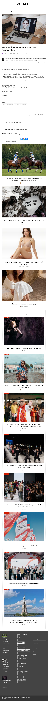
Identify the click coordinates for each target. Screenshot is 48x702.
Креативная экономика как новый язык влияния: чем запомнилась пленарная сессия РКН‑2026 (24, 545)
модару (19, 637)
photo (4, 104)
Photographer (10, 104)
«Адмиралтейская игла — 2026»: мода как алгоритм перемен (24, 348)
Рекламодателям (36, 646)
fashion (19, 658)
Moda (24, 647)
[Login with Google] (24, 139)
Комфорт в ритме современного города (24, 304)
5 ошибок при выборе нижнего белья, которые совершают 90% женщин (24, 263)
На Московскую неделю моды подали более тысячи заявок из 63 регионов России (24, 466)
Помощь (34, 654)
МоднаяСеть (25, 637)
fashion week (21, 666)
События (20, 647)
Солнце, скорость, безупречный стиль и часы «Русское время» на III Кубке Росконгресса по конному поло (24, 179)
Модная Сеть (26, 671)
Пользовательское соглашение (37, 642)
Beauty (24, 679)
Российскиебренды (21, 674)
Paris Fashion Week (22, 663)
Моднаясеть (20, 655)
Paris (19, 682)
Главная (3, 11)
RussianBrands (21, 650)
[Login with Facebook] (21, 139)
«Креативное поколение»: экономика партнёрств (24, 583)
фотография (20, 676)
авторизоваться (27, 134)
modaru (19, 634)
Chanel (26, 676)
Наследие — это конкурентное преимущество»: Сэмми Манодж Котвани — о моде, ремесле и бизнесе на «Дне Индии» (24, 426)
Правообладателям (37, 648)
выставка (20, 671)
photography (17, 104)
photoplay (24, 104)
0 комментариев (29, 53)
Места (26, 655)
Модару (27, 650)
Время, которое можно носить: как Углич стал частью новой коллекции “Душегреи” (24, 386)
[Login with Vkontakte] (26, 139)
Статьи (24, 658)
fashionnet (25, 634)
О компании (35, 635)
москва (19, 679)
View (23, 160)
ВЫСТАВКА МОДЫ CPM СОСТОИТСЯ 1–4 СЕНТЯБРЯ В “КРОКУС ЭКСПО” (24, 221)
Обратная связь (36, 651)
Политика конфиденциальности (37, 638)
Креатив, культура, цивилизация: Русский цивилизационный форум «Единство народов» (24, 621)
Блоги (8, 11)
